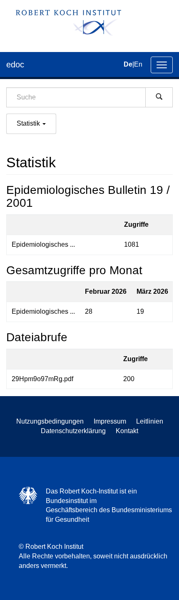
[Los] (159, 97)
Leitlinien (149, 421)
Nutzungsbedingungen (50, 421)
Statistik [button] (29, 123)
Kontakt (127, 430)
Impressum (110, 421)
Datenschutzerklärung (73, 430)
